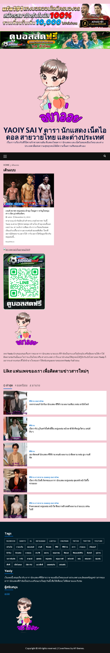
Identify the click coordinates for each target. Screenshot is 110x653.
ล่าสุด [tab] (9, 385)
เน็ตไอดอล (18, 565)
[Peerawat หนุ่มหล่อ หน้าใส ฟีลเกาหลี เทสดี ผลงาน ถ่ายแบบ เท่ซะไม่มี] (15, 506)
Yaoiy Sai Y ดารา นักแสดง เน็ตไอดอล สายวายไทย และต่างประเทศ (55, 133)
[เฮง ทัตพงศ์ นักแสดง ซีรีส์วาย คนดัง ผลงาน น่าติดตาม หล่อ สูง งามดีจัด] (15, 454)
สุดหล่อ (38, 559)
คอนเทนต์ (30, 547)
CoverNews (64, 648)
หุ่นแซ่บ (98, 559)
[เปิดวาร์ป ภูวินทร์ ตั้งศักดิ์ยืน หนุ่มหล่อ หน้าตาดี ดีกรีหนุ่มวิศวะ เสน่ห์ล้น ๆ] (15, 428)
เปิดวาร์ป (29, 565)
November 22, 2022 (22, 217)
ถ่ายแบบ (82, 547)
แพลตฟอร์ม (51, 565)
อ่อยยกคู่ (9, 204)
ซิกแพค (48, 547)
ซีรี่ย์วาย (32, 401)
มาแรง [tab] (35, 385)
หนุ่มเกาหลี (59, 559)
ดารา (73, 547)
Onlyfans (64, 541)
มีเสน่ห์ (89, 553)
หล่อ (79, 559)
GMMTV (22, 541)
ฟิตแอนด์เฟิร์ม (78, 553)
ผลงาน (46, 553)
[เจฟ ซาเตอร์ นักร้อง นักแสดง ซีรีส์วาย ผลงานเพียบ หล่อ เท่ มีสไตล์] (15, 402)
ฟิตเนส (66, 553)
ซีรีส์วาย (65, 547)
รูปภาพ (98, 553)
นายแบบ (28, 553)
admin (10, 217)
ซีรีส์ (56, 547)
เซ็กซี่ (8, 565)
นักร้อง (8, 553)
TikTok (76, 541)
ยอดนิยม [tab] (22, 385)
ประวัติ (37, 553)
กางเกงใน (19, 547)
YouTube (98, 541)
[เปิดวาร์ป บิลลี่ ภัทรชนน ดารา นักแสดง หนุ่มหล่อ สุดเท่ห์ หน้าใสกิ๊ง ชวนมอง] (15, 480)
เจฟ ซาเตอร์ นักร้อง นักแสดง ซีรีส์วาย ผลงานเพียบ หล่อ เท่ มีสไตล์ (59, 404)
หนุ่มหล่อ (49, 559)
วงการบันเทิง (10, 559)
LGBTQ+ (52, 541)
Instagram (40, 541)
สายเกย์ (29, 559)
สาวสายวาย (39, 477)
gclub (7, 593)
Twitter (86, 541)
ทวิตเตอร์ (93, 547)
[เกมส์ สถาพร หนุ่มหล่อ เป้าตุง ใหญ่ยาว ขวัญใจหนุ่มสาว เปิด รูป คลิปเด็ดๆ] (28, 190)
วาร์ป (21, 559)
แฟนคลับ (62, 565)
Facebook (10, 541)
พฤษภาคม (56, 553)
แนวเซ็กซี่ (39, 565)
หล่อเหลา (88, 559)
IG (31, 541)
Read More (10, 242)
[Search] (105, 155)
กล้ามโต (9, 547)
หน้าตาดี (70, 559)
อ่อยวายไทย (19, 204)
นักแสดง (18, 553)
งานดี (40, 547)
